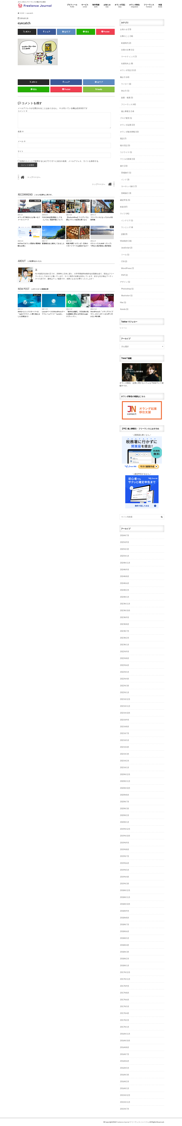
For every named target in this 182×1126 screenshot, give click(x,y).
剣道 (160, 6)
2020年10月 (125, 788)
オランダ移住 (134, 6)
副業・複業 (127, 97)
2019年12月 (125, 829)
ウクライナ (126, 152)
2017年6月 (124, 999)
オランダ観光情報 (129, 132)
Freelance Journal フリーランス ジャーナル (132, 1122)
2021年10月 (125, 713)
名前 (21, 131)
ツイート (123, 328)
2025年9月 (124, 542)
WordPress (127, 268)
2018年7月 (124, 924)
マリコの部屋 (127, 159)
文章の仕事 (127, 50)
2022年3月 (124, 685)
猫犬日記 (125, 145)
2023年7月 (124, 631)
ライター (126, 84)
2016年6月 (124, 1061)
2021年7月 (124, 733)
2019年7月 (124, 856)
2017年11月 (125, 979)
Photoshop (127, 289)
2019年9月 (124, 842)
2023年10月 (125, 610)
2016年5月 (124, 1068)
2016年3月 (124, 1075)
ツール (125, 254)
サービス (84, 6)
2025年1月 (124, 556)
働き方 (124, 77)
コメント (22, 111)
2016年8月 (124, 1047)
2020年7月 (124, 801)
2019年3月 (124, 883)
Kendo (124, 309)
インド (125, 179)
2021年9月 (124, 720)
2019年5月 (124, 870)
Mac (123, 302)
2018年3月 (124, 952)
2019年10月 (125, 836)
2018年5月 (124, 938)
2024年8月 (124, 576)
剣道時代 (126, 43)
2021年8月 (124, 726)
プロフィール (72, 6)
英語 (123, 138)
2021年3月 (124, 754)
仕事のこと (126, 36)
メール (22, 141)
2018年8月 (124, 918)
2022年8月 (124, 658)
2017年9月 (124, 986)
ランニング (127, 227)
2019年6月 (124, 863)
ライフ (124, 213)
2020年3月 (124, 808)
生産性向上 (127, 63)
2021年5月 (124, 740)
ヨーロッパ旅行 (129, 186)
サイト (20, 151)
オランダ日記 (120, 6)
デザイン (125, 282)
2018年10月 (125, 904)
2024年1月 (124, 597)
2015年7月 (124, 1109)
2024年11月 (125, 563)
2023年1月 (124, 644)
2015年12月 (125, 1095)
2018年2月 (124, 958)
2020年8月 (124, 795)
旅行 (123, 166)
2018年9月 (124, 911)
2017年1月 (124, 1027)
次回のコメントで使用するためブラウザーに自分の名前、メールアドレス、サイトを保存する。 (60, 161)
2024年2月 (124, 590)
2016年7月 (124, 1054)
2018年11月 (125, 897)
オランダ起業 (127, 125)
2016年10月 (125, 1040)
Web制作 (126, 241)
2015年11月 (125, 1102)
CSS (124, 261)
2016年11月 (125, 1034)
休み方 (125, 91)
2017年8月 (124, 993)
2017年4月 (124, 1013)
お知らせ (107, 6)
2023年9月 (124, 617)
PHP (124, 275)
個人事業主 (127, 111)
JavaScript (126, 248)
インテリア (127, 220)
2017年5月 (124, 1006)
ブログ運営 (126, 118)
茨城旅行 (126, 172)
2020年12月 (125, 774)
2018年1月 (124, 965)
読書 (124, 234)
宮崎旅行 (126, 193)
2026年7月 (124, 535)
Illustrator (126, 295)
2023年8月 (124, 624)
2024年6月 (124, 583)
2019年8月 (124, 849)
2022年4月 (124, 679)
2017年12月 (125, 972)
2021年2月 (124, 761)
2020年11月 (125, 781)
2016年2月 (124, 1081)
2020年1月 (124, 822)
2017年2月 (124, 1020)
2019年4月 (124, 877)
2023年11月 (125, 604)
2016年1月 (124, 1088)
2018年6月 (124, 931)
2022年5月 (124, 672)
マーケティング (129, 56)
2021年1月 (124, 767)
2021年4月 (124, 747)
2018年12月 (125, 890)
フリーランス (149, 6)
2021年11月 (125, 706)
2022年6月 (124, 665)
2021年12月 (125, 699)
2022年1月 (124, 692)
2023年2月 (124, 638)
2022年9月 (124, 651)
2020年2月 (124, 815)
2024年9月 (124, 569)
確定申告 (125, 200)
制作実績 (95, 6)
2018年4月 (124, 945)
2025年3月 (124, 549)
